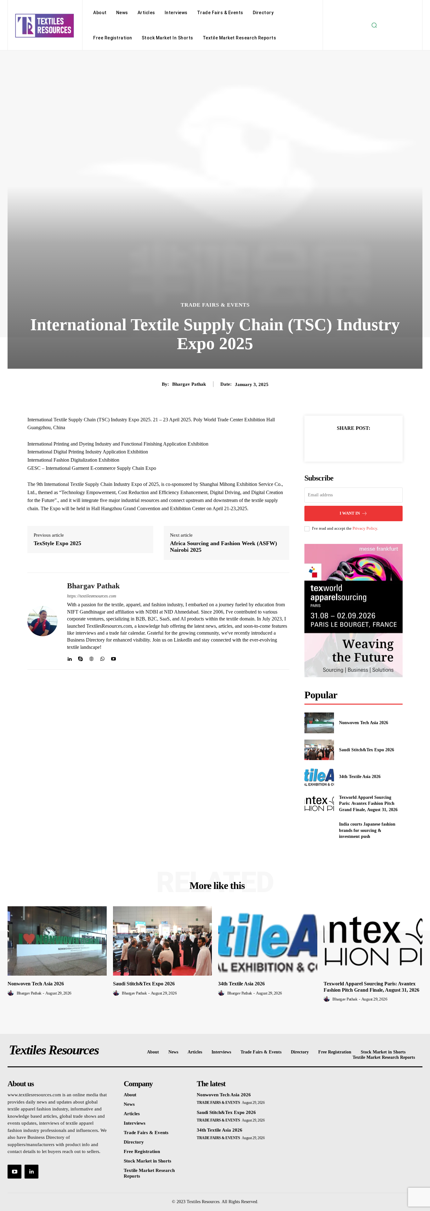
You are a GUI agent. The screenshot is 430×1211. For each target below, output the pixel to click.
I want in (350, 513)
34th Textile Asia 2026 (360, 776)
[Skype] (80, 657)
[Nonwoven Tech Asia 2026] (319, 722)
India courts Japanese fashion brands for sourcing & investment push (367, 830)
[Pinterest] (360, 443)
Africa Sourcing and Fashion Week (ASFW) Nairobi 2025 (223, 546)
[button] (374, 25)
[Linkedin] (69, 657)
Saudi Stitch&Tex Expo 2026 (366, 749)
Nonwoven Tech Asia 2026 (363, 722)
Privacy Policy (365, 528)
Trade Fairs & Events (215, 305)
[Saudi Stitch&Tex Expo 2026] (319, 750)
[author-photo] (12, 992)
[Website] (91, 657)
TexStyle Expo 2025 (57, 543)
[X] (346, 443)
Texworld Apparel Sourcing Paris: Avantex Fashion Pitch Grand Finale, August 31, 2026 (368, 803)
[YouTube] (14, 1172)
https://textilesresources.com (91, 596)
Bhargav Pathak (189, 384)
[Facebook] (331, 443)
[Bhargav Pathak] (42, 621)
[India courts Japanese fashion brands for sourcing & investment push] (319, 830)
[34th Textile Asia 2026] (319, 776)
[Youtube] (113, 657)
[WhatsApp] (102, 657)
